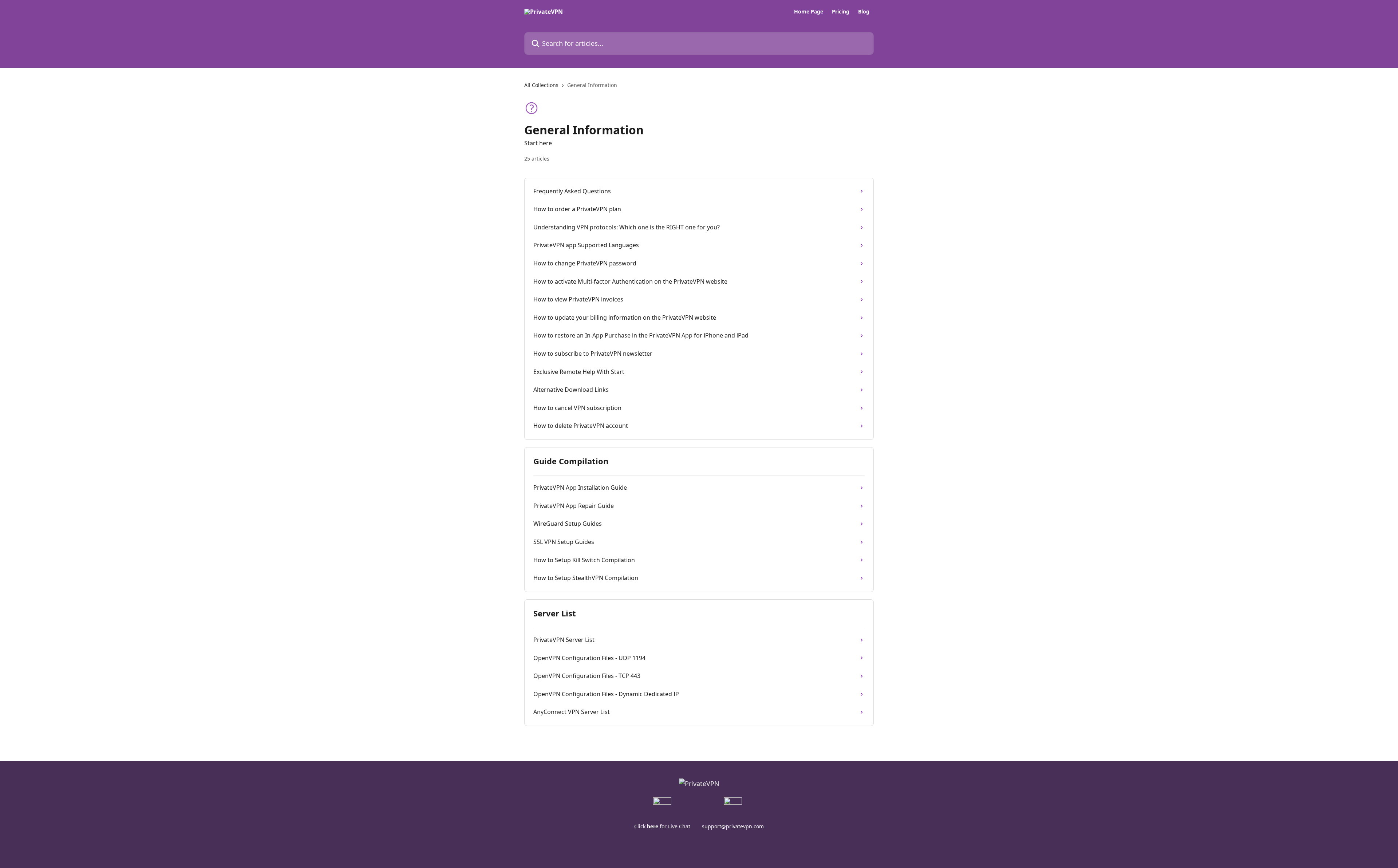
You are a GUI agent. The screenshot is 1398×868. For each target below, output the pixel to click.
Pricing (840, 11)
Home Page (808, 11)
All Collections (541, 85)
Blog (863, 11)
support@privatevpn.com (733, 826)
